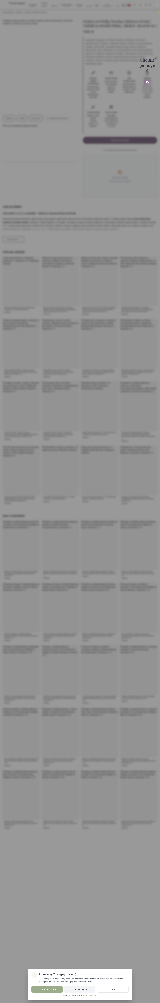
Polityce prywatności (90, 995)
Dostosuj (113, 989)
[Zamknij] (156, 58)
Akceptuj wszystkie (47, 989)
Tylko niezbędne (79, 989)
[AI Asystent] (147, 82)
